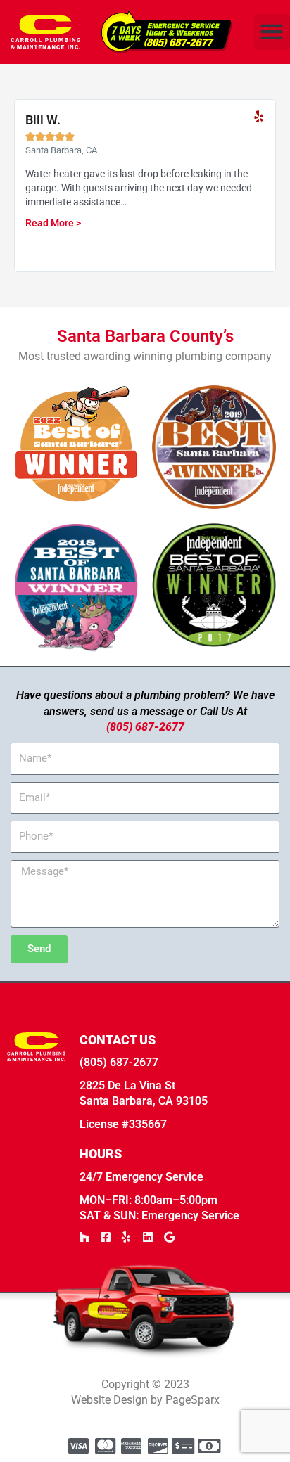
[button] (272, 32)
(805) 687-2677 (145, 726)
